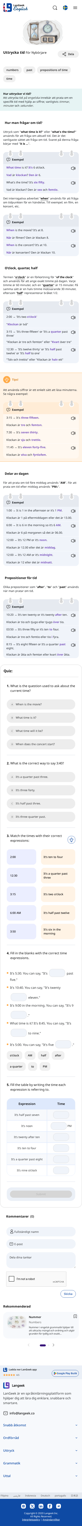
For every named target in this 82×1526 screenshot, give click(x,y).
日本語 (74, 1495)
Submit (41, 1194)
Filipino (4, 1495)
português (60, 1495)
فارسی (16, 1495)
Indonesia (30, 1495)
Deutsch (45, 1495)
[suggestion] (42, 1325)
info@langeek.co (22, 1413)
